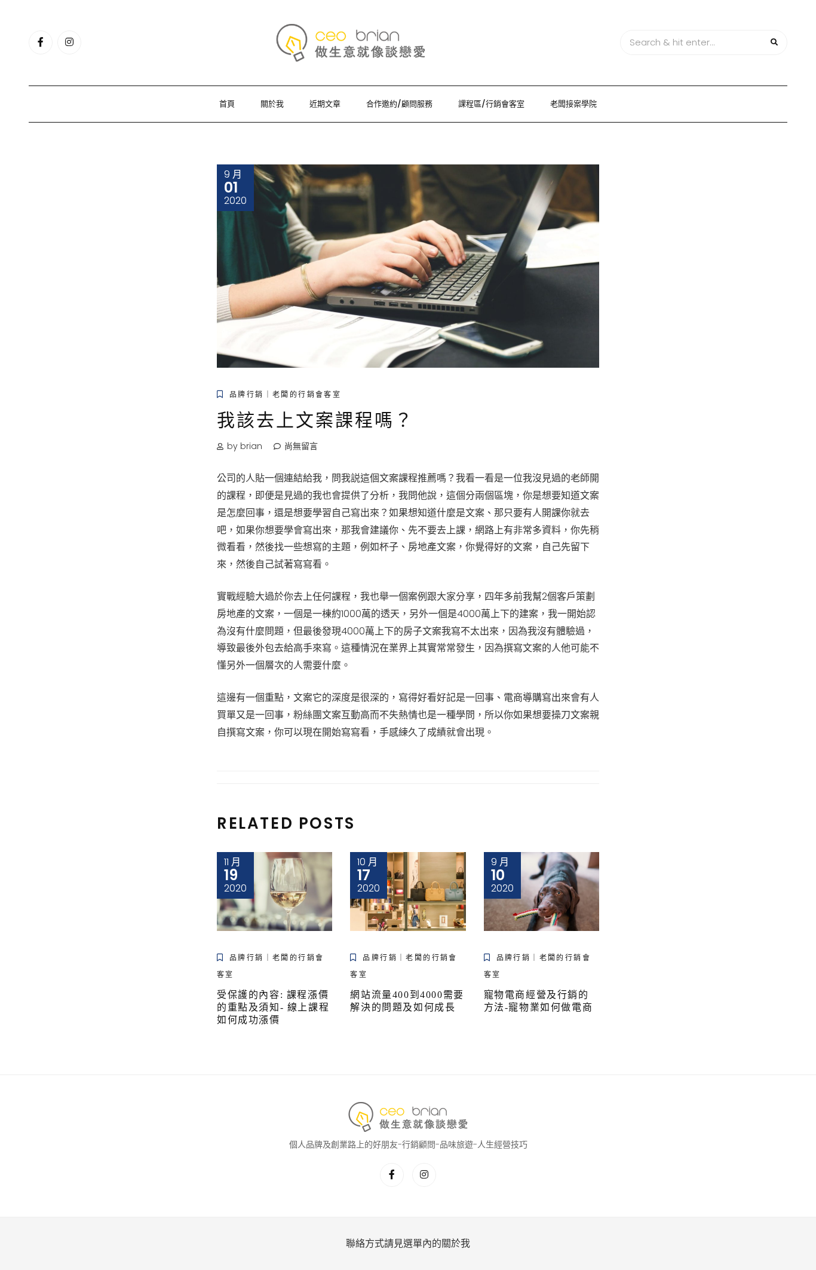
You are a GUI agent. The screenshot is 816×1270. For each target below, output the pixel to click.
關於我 (272, 103)
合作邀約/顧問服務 (399, 103)
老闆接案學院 (573, 103)
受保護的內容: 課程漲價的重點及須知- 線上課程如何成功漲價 (273, 1007)
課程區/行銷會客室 (491, 103)
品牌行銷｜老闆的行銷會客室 (285, 394)
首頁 (227, 103)
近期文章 (324, 103)
